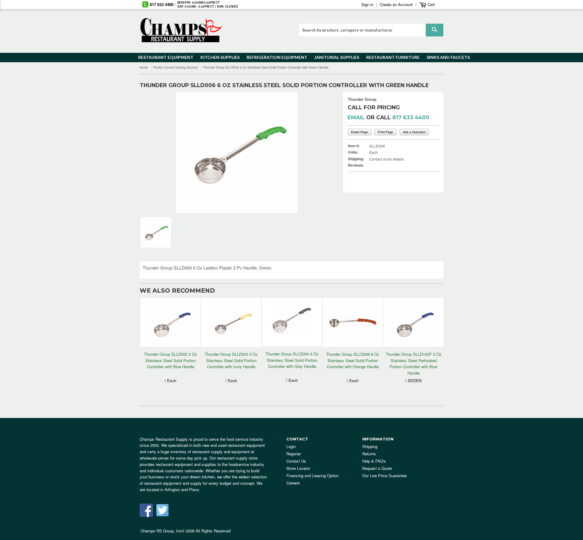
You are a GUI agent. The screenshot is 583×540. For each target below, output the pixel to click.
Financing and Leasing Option (312, 475)
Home (144, 67)
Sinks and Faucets (446, 57)
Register (293, 454)
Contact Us (296, 461)
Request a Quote (377, 468)
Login (291, 446)
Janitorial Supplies (334, 57)
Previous (153, 152)
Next (320, 152)
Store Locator (298, 468)
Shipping (369, 446)
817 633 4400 (161, 4)
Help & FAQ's (374, 461)
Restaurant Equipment (162, 57)
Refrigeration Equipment (273, 57)
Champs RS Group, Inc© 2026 (167, 531)
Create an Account (396, 4)
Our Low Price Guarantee (384, 475)
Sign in (367, 4)
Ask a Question (414, 132)
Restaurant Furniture (390, 57)
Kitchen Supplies (218, 57)
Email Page (359, 132)
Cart (430, 4)
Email (356, 117)
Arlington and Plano (182, 489)
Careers (293, 483)
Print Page (385, 132)
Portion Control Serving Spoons (175, 67)
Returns (369, 454)
